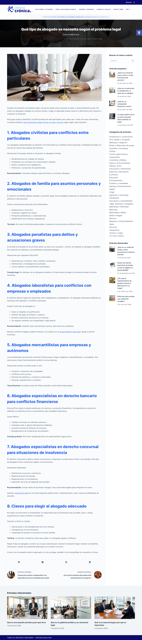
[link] (139, 33)
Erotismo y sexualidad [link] (118, 183)
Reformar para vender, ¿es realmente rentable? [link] (126, 298)
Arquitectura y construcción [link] (121, 137)
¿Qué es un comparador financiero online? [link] (124, 104)
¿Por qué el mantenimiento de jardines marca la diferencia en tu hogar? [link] (124, 283)
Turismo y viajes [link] (116, 233)
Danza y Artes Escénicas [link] (119, 163)
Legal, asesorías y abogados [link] (121, 204)
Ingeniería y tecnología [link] (118, 195)
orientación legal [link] (22, 493)
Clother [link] (112, 151)
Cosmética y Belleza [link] (104, 9)
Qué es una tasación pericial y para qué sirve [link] (26, 622)
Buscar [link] (129, 2)
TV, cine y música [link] (116, 236)
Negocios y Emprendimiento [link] (121, 221)
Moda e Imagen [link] (115, 215)
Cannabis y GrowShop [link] (86, 9)
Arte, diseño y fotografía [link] (44, 9)
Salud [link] (111, 224)
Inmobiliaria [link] (114, 198)
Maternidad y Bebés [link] (117, 212)
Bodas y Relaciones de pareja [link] (66, 9)
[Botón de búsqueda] (132, 60)
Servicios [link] (113, 227)
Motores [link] (112, 218)
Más (127, 9)
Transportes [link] (114, 230)
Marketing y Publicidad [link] (119, 207)
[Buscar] (134, 2)
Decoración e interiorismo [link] (120, 169)
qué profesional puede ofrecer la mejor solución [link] (43, 122)
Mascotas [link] (113, 210)
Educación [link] (113, 177)
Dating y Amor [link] (118, 9)
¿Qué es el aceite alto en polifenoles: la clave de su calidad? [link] (125, 90)
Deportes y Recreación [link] (119, 172)
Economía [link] (113, 174)
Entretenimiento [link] (116, 180)
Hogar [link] (111, 192)
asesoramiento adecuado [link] (70, 332)
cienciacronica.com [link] (43, 637)
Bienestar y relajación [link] (118, 142)
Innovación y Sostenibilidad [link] (120, 201)
